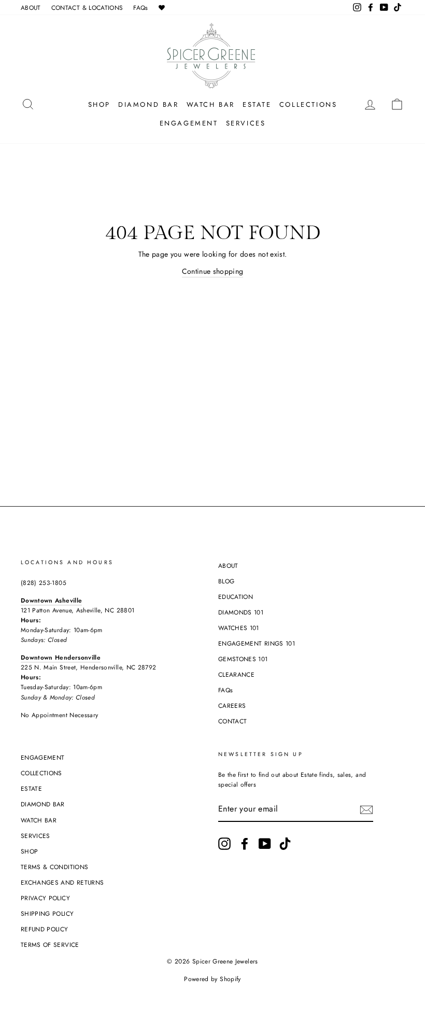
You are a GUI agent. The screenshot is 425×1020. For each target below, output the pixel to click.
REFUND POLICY (44, 929)
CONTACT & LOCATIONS (87, 7)
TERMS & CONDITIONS (54, 866)
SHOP (99, 104)
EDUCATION (235, 596)
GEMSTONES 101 (243, 658)
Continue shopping (213, 271)
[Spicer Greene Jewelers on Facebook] (244, 843)
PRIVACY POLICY (45, 897)
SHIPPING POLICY (47, 913)
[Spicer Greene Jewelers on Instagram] (224, 843)
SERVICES (246, 123)
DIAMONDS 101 (240, 612)
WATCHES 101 (238, 627)
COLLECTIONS (308, 104)
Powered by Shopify (212, 979)
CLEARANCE (236, 674)
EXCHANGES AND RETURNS (62, 882)
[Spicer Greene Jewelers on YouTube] (265, 843)
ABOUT (31, 7)
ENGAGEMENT (189, 123)
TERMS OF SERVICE (50, 944)
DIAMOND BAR (148, 104)
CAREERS (232, 705)
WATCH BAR (211, 104)
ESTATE (257, 104)
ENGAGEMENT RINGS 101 (256, 643)
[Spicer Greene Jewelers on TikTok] (285, 843)
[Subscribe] (366, 809)
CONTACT (232, 721)
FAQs (140, 7)
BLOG (226, 581)
